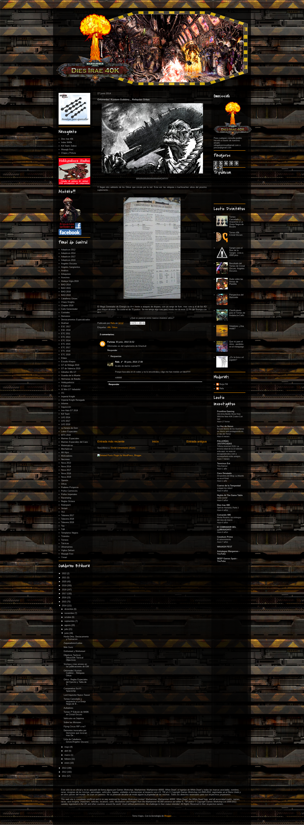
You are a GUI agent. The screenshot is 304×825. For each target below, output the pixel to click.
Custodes (65, 312)
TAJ (63, 512)
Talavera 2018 (67, 519)
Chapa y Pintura (68, 153)
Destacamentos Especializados (75, 319)
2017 (64, 593)
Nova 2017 (66, 470)
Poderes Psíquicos (70, 487)
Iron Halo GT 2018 (69, 410)
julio (66, 629)
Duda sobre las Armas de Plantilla (236, 281)
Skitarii (64, 508)
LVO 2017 (65, 421)
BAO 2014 (66, 284)
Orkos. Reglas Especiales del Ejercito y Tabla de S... (76, 682)
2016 (64, 597)
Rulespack (66, 505)
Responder (112, 350)
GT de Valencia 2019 (70, 368)
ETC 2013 (65, 337)
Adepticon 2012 (68, 249)
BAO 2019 (66, 295)
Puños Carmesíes (69, 491)
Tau (62, 526)
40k (109, 327)
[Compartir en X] (137, 323)
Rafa (117, 362)
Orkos (114, 327)
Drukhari (65, 323)
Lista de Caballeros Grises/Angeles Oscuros (76, 740)
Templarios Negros (69, 533)
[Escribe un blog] (134, 323)
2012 (64, 772)
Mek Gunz (68, 647)
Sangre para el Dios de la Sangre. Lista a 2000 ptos (236, 252)
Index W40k (66, 142)
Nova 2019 (66, 477)
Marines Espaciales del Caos (74, 442)
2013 (64, 768)
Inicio (155, 441)
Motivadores (66, 456)
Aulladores (68, 708)
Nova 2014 (66, 466)
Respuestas (116, 356)
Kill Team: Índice (68, 146)
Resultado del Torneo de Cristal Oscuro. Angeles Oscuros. (237, 267)
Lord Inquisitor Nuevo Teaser (77, 695)
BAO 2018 (66, 291)
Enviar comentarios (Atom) (123, 448)
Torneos (64, 540)
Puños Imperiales (69, 494)
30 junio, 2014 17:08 (133, 362)
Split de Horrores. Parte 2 (228, 508)
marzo (67, 755)
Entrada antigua (197, 441)
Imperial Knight (68, 396)
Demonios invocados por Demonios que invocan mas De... (75, 733)
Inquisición (66, 407)
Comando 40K (224, 515)
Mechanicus (66, 449)
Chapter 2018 (67, 305)
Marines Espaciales (70, 438)
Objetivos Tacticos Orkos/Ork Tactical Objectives (73, 657)
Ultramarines (67, 547)
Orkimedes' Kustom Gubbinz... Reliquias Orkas (74, 673)
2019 (64, 585)
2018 (64, 589)
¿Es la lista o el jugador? (236, 358)
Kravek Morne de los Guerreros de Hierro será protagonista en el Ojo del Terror (230, 431)
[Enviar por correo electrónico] (131, 323)
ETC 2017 (65, 347)
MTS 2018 (66, 435)
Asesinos (65, 277)
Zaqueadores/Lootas (73, 643)
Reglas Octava (68, 501)
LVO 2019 (65, 424)
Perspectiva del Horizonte (236, 296)
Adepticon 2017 (68, 256)
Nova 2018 (66, 473)
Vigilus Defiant (67, 550)
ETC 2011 (65, 333)
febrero (67, 759)
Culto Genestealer (69, 309)
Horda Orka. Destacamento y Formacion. (76, 637)
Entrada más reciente (110, 441)
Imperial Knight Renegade (73, 400)
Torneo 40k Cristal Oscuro (235, 233)
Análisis (64, 270)
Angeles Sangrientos (70, 267)
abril (66, 751)
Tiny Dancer (222, 466)
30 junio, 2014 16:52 (125, 342)
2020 (64, 581)
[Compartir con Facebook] (140, 323)
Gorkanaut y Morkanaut (74, 651)
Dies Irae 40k (67, 139)
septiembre (69, 621)
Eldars (64, 358)
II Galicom (66, 386)
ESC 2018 (65, 330)
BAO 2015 (66, 288)
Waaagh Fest (67, 149)
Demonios (65, 316)
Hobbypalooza (67, 382)
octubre (68, 617)
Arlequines (66, 274)
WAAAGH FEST (224, 547)
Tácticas (65, 543)
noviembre (69, 613)
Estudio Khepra (68, 361)
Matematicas (67, 445)
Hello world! (222, 498)
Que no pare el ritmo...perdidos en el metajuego (236, 344)
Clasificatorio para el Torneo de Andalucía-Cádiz (237, 313)
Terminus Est (223, 463)
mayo (67, 747)
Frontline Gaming (225, 411)
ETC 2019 (65, 354)
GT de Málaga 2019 (70, 365)
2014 (64, 605)
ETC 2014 (65, 340)
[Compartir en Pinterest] (143, 323)
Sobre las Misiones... (73, 722)
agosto (67, 625)
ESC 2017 (65, 326)
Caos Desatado (224, 473)
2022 (64, 573)
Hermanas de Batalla (70, 379)
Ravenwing (66, 498)
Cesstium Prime (225, 537)
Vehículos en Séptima (74, 718)
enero (67, 763)
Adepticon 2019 (68, 260)
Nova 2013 (66, 463)
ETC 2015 (65, 344)
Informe (64, 403)
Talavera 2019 (67, 522)
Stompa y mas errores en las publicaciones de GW (76, 665)
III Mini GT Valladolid (70, 389)
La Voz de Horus (225, 426)
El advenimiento (224, 539)
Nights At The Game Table (230, 495)
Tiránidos (65, 536)
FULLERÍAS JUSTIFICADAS (224, 442)
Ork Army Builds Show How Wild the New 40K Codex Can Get (230, 416)
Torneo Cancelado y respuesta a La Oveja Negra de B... (75, 701)
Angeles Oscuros (69, 263)
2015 (64, 601)
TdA (63, 529)
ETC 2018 (65, 351)
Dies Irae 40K (223, 505)
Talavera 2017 (67, 515)
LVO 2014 (65, 417)
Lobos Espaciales (69, 431)
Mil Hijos (65, 452)
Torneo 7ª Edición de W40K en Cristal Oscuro (76, 713)
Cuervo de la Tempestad (229, 485)
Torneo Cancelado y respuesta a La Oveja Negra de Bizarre (236, 222)
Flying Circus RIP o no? (75, 726)
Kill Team (65, 414)
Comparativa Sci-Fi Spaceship (72, 689)
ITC (62, 393)
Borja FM (223, 384)
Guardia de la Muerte (70, 375)
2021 (64, 577)
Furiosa (111, 342)
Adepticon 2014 (68, 253)
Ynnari (64, 557)
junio (66, 633)
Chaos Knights (68, 302)
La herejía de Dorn (69, 428)
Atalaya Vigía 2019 (70, 281)
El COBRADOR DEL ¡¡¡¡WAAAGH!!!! (226, 528)
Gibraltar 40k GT (68, 372)
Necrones (65, 459)
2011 (64, 776)
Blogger (167, 816)
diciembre (69, 609)
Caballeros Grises (69, 298)
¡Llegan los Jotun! (224, 488)
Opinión (64, 480)
